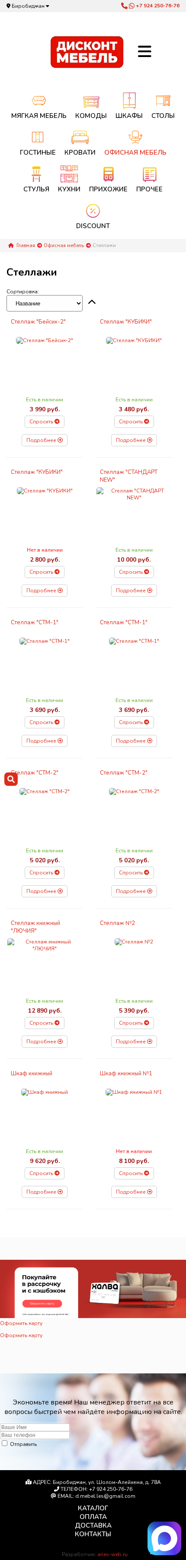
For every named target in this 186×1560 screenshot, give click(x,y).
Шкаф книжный (31, 1073)
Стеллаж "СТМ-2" (34, 773)
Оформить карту (21, 1323)
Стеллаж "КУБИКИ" (126, 322)
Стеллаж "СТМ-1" (34, 622)
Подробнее (42, 440)
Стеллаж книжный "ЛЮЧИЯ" (35, 927)
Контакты (93, 1534)
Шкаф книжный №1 (126, 1073)
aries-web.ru (112, 1554)
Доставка (93, 1525)
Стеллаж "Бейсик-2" (38, 322)
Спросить (42, 421)
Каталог (93, 1508)
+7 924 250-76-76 (157, 5)
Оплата (93, 1516)
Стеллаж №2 (117, 923)
